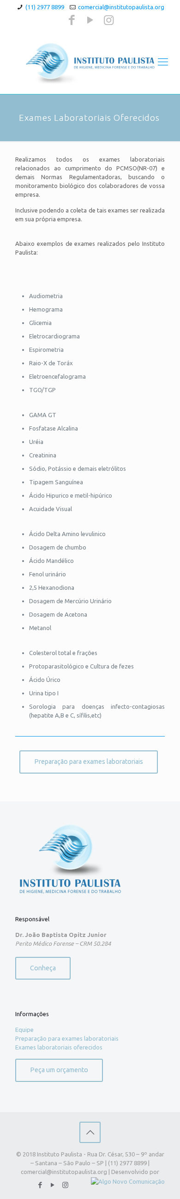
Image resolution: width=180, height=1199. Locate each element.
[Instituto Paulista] (90, 61)
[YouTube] (90, 19)
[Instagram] (109, 19)
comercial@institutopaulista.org (121, 7)
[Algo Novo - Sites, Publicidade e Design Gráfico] (128, 1181)
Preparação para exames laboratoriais (67, 1038)
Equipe (24, 1029)
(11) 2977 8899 (44, 7)
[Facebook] (72, 19)
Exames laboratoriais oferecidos (58, 1047)
